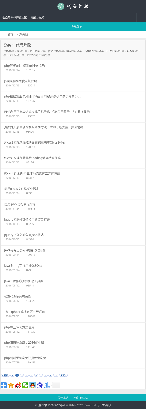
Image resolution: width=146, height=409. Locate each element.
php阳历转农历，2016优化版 (24, 342)
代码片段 (73, 6)
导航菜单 (76, 26)
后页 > (63, 375)
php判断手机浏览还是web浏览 (25, 358)
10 (56, 375)
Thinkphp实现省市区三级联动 (24, 312)
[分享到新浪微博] (18, 385)
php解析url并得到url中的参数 (24, 65)
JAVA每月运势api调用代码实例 (24, 250)
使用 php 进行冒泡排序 (20, 204)
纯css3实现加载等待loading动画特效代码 (32, 158)
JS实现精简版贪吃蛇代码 (20, 81)
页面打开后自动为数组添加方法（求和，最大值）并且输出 (43, 127)
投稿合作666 (80, 398)
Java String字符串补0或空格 (23, 265)
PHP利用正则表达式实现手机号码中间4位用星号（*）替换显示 (47, 112)
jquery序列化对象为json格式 (24, 235)
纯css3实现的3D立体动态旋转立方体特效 (32, 173)
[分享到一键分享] (47, 385)
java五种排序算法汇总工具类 (23, 281)
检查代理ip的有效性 (17, 296)
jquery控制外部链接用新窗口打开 (27, 219)
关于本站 (63, 398)
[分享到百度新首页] (40, 385)
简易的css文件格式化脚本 (21, 189)
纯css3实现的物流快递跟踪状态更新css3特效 (34, 142)
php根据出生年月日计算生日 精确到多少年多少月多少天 (42, 96)
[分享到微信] (25, 385)
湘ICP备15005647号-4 (51, 405)
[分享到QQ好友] (32, 385)
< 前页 (5, 375)
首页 (10, 34)
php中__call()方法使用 (19, 327)
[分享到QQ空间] (11, 385)
